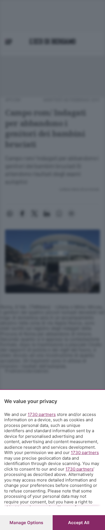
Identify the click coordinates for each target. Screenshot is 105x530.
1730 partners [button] (42, 414)
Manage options (26, 522)
